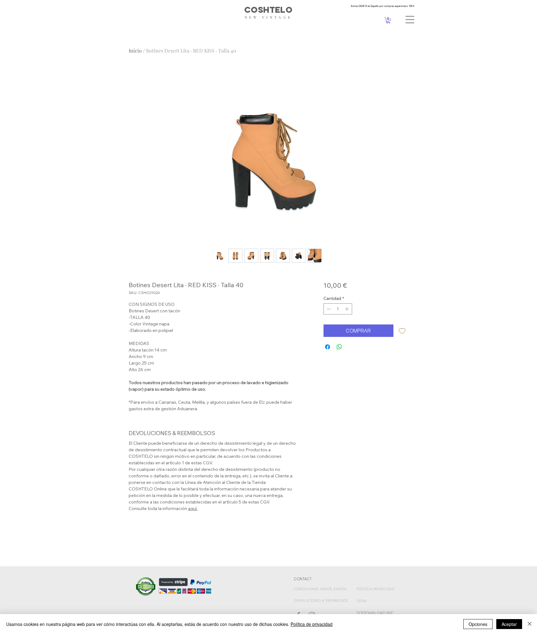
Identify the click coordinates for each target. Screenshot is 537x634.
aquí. (193, 508)
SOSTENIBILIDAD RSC (375, 613)
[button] (410, 19)
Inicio (135, 50)
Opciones (478, 624)
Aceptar (509, 624)
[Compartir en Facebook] (327, 347)
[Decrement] (328, 309)
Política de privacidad (312, 624)
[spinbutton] (338, 309)
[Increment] (347, 309)
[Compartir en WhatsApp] (339, 347)
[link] (388, 20)
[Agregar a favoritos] (402, 330)
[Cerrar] (529, 624)
